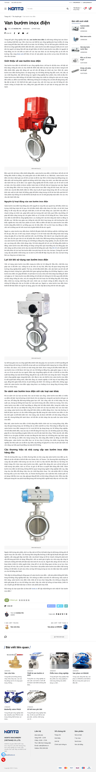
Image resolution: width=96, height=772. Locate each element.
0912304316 (76, 2)
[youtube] (66, 614)
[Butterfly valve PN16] (13, 697)
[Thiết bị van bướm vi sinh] (36, 660)
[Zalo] (3, 754)
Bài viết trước (12, 623)
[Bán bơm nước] (75, 39)
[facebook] (56, 614)
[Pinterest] (62, 614)
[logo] (15, 8)
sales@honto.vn (87, 2)
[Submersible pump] (75, 28)
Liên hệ (57, 741)
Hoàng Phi (17, 28)
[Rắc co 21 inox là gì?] (75, 60)
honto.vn (34, 588)
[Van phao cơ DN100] (82, 660)
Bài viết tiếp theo (58, 623)
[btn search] (67, 8)
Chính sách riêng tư (61, 744)
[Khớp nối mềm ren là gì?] (75, 71)
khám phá (20, 54)
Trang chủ (58, 735)
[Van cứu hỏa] (13, 660)
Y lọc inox (78, 738)
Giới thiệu (57, 738)
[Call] (3, 760)
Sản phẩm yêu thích (16, 2)
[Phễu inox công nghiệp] (59, 660)
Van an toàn (78, 735)
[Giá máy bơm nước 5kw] (75, 50)
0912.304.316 (39, 735)
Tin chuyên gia (11, 655)
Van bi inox (78, 741)
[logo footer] (15, 732)
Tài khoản (6, 2)
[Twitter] (60, 614)
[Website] (58, 614)
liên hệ (54, 248)
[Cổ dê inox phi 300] (36, 697)
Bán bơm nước (85, 36)
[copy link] (27, 33)
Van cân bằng (79, 744)
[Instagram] (64, 614)
